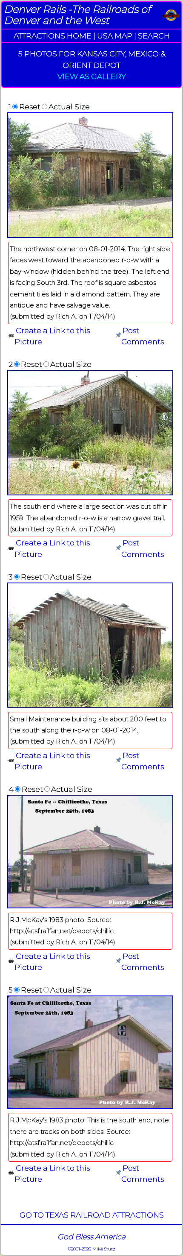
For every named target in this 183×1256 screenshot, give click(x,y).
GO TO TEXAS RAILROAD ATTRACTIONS (92, 1214)
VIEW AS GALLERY (91, 76)
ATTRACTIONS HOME (53, 35)
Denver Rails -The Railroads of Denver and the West (77, 14)
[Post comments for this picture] (118, 335)
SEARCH (154, 35)
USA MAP (114, 35)
